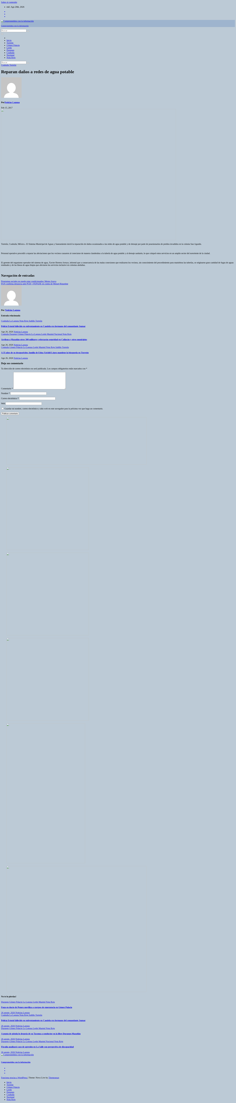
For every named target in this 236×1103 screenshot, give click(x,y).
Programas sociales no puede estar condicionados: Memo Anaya (28, 281)
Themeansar (53, 1078)
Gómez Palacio (13, 45)
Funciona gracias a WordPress (14, 1078)
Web (3, 403)
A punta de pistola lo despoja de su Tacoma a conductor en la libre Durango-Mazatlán (41, 1034)
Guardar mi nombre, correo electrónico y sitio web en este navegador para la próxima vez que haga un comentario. (53, 408)
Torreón (10, 43)
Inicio (9, 40)
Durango (10, 50)
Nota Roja (11, 57)
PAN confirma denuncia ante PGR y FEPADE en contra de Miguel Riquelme (34, 284)
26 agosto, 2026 (8, 1012)
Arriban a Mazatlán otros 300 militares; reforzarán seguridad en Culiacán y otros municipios (44, 339)
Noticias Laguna (12, 102)
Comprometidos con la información (15, 26)
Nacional (10, 55)
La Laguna (14, 321)
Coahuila (10, 52)
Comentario (7, 388)
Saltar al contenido (9, 2)
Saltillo (32, 321)
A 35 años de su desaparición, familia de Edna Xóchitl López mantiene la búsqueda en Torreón (45, 352)
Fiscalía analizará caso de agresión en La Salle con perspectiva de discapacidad (37, 1047)
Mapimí (50, 334)
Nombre (5, 393)
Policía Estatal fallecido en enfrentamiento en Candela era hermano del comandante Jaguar (43, 326)
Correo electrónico (10, 398)
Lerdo (9, 48)
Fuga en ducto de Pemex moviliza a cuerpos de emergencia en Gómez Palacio (36, 1007)
